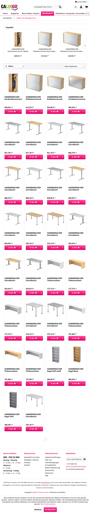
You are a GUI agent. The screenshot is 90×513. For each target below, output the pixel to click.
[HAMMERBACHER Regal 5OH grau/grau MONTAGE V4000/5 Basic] (13, 400)
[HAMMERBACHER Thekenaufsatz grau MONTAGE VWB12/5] (13, 309)
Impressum (49, 473)
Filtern (10, 66)
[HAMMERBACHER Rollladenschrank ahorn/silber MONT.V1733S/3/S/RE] (45, 39)
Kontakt (27, 465)
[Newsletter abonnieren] (84, 459)
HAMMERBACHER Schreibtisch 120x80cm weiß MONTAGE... (33, 325)
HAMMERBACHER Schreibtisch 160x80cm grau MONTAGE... (54, 188)
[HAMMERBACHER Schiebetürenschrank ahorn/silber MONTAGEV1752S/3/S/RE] (77, 83)
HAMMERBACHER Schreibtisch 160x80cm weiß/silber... (75, 234)
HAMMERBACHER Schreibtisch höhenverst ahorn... (33, 143)
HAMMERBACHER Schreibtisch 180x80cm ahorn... (12, 188)
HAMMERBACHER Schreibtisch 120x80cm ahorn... (55, 234)
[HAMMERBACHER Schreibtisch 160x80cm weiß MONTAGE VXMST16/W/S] (13, 219)
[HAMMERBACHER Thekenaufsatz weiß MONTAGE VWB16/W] (77, 309)
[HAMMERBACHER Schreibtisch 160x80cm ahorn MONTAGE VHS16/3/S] (34, 219)
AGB (46, 476)
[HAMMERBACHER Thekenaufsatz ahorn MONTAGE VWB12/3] (77, 264)
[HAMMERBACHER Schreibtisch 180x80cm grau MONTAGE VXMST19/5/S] (77, 128)
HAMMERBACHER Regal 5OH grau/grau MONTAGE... (12, 415)
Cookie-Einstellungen (53, 457)
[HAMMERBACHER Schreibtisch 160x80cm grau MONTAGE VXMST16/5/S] (55, 173)
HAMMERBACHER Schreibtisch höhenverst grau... (12, 143)
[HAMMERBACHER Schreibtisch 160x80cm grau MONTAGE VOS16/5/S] (34, 264)
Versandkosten (50, 465)
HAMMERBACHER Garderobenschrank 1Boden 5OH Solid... (18, 50)
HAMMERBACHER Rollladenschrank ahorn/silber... (45, 50)
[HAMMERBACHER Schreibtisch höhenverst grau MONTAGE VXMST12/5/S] (13, 128)
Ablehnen (38, 509)
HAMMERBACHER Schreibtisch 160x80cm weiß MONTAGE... (12, 234)
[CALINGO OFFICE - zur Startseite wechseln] (9, 7)
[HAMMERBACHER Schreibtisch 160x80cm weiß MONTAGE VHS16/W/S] (34, 400)
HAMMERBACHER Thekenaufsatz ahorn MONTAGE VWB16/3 (12, 370)
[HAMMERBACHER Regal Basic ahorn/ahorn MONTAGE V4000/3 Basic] (77, 355)
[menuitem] (48, 7)
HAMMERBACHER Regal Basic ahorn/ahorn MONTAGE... (75, 370)
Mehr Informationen (48, 504)
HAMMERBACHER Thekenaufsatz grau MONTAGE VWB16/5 (33, 370)
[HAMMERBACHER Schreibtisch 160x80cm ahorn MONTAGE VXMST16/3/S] (77, 173)
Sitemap (27, 462)
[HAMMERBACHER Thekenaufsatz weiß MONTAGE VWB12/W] (55, 264)
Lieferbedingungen (52, 462)
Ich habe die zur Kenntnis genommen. (76, 466)
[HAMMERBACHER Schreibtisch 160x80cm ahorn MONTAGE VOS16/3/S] (13, 264)
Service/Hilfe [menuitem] (82, 2)
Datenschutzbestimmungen (76, 466)
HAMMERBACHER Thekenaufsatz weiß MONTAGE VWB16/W (75, 325)
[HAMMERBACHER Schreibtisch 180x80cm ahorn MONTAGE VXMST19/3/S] (13, 173)
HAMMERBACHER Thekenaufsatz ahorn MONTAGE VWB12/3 (75, 279)
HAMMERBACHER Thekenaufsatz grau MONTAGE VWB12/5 (12, 325)
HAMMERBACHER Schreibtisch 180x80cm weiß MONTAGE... (33, 188)
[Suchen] (60, 7)
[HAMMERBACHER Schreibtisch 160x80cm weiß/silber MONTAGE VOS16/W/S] (77, 219)
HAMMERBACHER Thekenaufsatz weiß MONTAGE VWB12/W (54, 279)
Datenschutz (49, 470)
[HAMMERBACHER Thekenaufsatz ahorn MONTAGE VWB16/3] (13, 355)
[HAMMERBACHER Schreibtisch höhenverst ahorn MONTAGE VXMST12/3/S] (34, 128)
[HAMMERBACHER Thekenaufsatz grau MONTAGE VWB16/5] (34, 355)
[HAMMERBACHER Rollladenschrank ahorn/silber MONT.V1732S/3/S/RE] (72, 39)
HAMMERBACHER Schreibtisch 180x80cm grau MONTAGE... (75, 143)
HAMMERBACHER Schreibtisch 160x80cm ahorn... (76, 188)
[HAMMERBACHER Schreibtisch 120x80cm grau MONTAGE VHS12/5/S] (55, 309)
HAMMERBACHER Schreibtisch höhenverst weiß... (55, 143)
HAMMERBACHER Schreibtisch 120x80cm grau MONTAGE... (54, 325)
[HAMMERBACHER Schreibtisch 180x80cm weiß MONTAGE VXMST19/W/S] (34, 173)
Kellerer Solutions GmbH (41, 492)
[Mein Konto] (81, 7)
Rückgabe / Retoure (31, 460)
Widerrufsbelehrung (52, 468)
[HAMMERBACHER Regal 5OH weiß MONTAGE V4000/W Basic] (55, 355)
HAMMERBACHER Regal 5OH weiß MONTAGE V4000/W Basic (55, 370)
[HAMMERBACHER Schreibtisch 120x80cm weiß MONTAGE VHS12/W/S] (34, 309)
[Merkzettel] (76, 7)
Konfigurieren (50, 509)
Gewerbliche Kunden (32, 457)
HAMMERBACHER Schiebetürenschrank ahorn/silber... (77, 98)
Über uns (48, 460)
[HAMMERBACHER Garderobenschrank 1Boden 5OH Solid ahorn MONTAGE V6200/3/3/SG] (18, 39)
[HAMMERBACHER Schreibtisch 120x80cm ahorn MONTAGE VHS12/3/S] (55, 219)
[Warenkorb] (86, 7)
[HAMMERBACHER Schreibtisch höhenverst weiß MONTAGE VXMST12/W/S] (55, 128)
